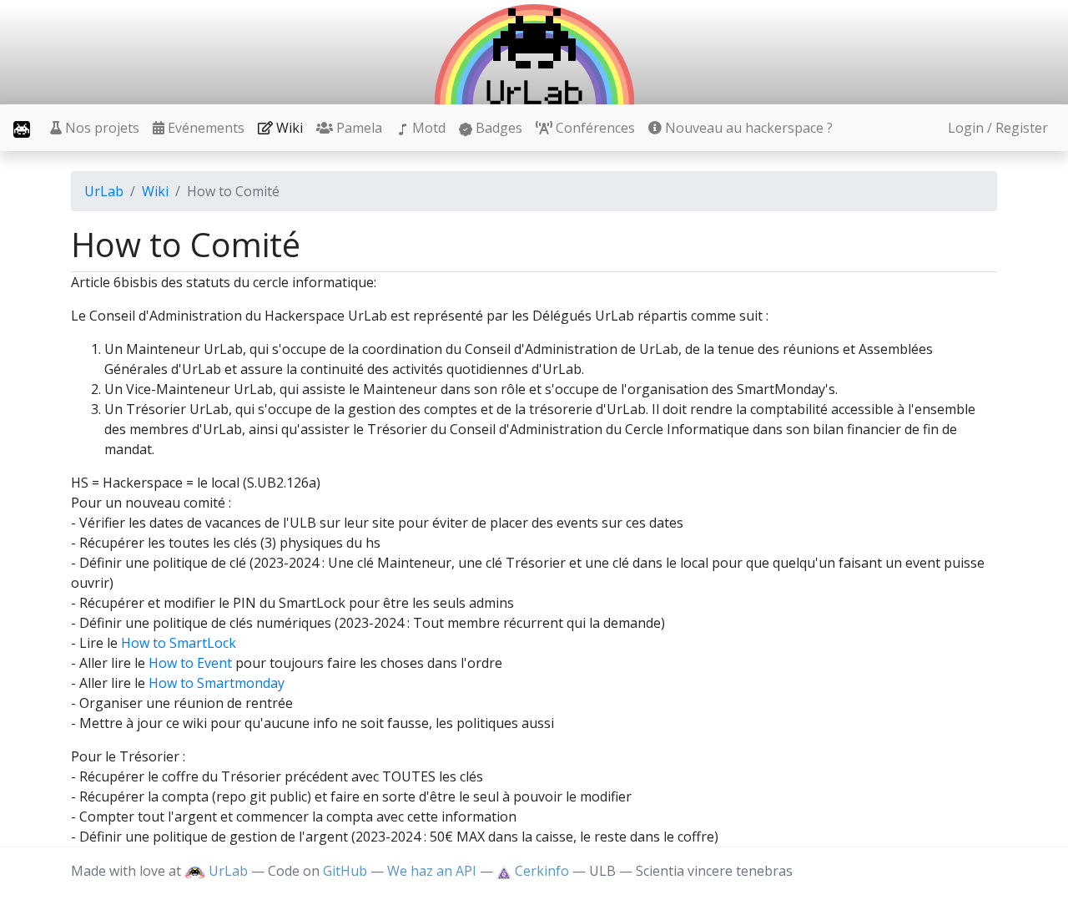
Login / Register (998, 128)
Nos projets (100, 128)
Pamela (357, 128)
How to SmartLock (178, 643)
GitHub (345, 871)
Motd (427, 128)
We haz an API (431, 871)
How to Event (190, 663)
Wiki (288, 128)
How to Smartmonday (217, 683)
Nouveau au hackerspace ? (747, 128)
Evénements (204, 128)
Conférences (593, 128)
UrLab (103, 191)
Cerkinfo (541, 871)
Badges (497, 128)
